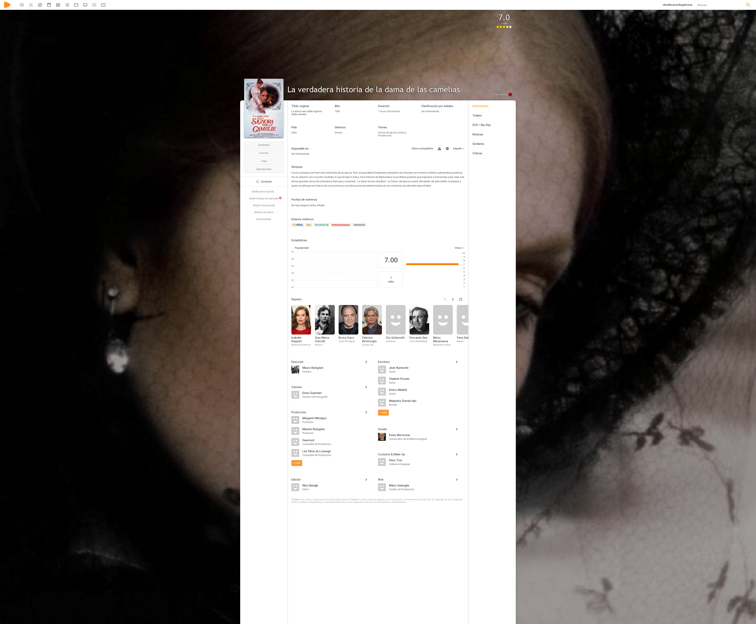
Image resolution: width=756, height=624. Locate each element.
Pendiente (264, 144)
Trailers (477, 115)
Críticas (477, 153)
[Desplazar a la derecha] (453, 299)
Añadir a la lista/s (264, 212)
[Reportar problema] (439, 149)
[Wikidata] (359, 227)
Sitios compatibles (422, 148)
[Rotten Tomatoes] (342, 227)
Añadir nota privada (264, 205)
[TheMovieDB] (322, 227)
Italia (294, 132)
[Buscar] (748, 5)
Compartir (266, 181)
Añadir (321, 205)
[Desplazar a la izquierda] (445, 299)
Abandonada (263, 169)
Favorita (263, 153)
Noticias (477, 134)
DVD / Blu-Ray (481, 125)
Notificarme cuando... (264, 191)
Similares (478, 144)
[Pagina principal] (7, 7)
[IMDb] (309, 227)
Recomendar (264, 219)
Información (480, 106)
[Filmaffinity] (298, 227)
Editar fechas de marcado (265, 198)
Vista (264, 161)
